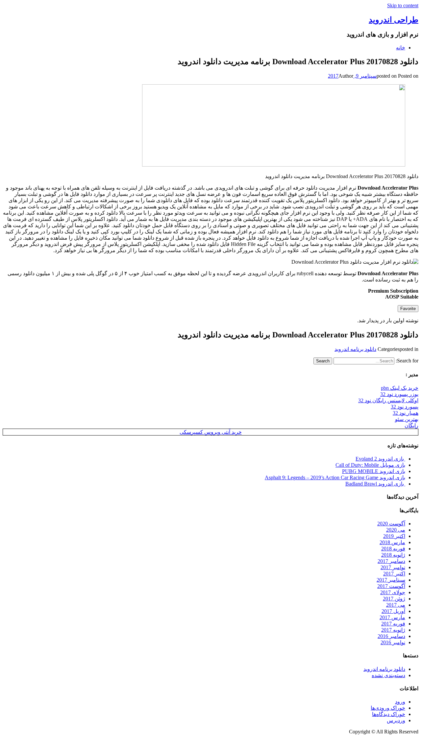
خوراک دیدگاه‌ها (388, 714)
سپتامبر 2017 (391, 580)
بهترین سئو (406, 419)
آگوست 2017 (391, 586)
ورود (400, 701)
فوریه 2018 (393, 548)
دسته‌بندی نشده (388, 675)
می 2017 (395, 605)
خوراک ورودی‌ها (388, 708)
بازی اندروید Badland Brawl (375, 484)
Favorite (408, 308)
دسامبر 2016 (391, 636)
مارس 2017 (392, 617)
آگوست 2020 (391, 523)
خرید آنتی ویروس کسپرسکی (211, 432)
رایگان (411, 425)
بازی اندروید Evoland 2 (380, 459)
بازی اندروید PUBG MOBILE (373, 471)
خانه (400, 47)
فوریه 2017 (393, 623)
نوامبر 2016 (393, 642)
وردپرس (396, 720)
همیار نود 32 (405, 413)
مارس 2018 (392, 542)
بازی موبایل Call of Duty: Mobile (370, 465)
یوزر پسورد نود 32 (399, 394)
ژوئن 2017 (394, 598)
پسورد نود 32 (404, 407)
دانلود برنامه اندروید (355, 349)
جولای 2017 (392, 592)
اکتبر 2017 (394, 573)
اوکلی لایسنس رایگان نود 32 (388, 400)
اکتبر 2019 (394, 536)
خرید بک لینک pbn (399, 388)
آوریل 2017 (393, 611)
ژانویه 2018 (393, 555)
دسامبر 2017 (391, 561)
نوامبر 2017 (393, 567)
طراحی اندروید (393, 19)
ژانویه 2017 (393, 630)
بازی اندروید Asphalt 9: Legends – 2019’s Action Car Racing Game (335, 477)
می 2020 (395, 530)
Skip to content (402, 5)
